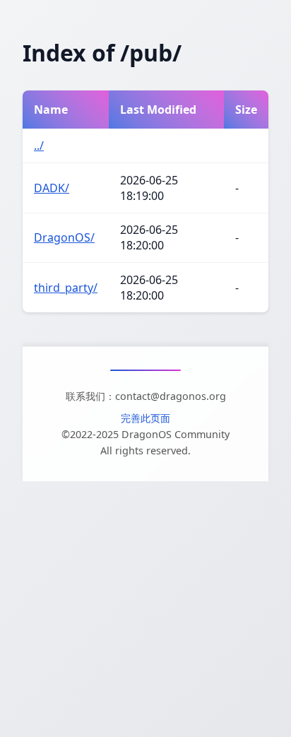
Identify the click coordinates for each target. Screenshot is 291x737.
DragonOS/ (64, 237)
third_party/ (65, 287)
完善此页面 (145, 418)
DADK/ (51, 188)
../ (39, 145)
